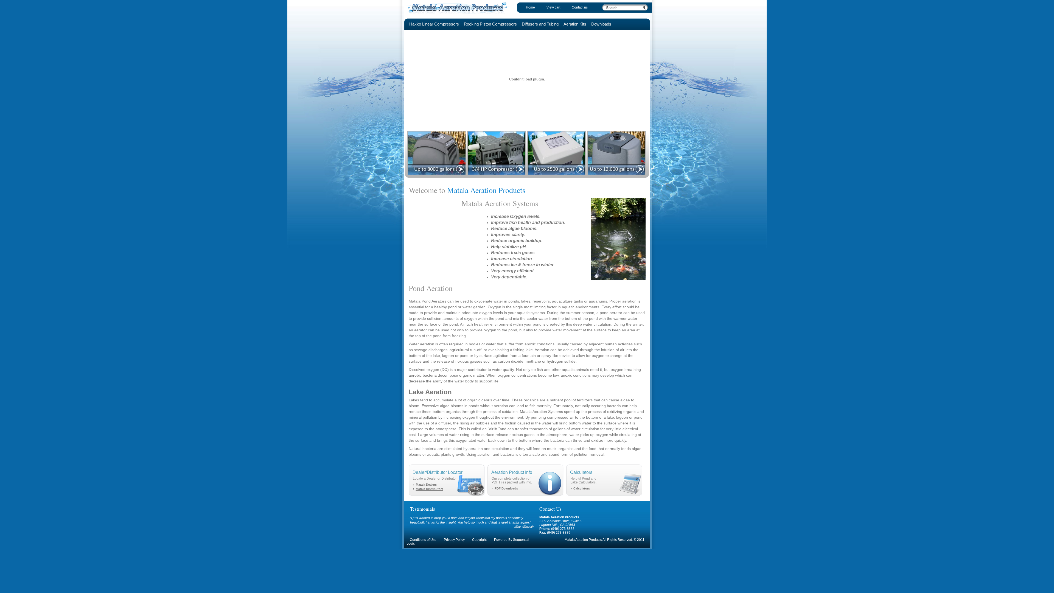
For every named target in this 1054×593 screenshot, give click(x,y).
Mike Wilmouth (524, 526)
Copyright (479, 540)
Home (530, 7)
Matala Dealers (426, 484)
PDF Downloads (506, 488)
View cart (553, 7)
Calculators (581, 488)
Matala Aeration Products (459, 7)
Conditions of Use (423, 540)
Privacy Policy (454, 540)
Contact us (580, 7)
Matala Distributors (429, 489)
